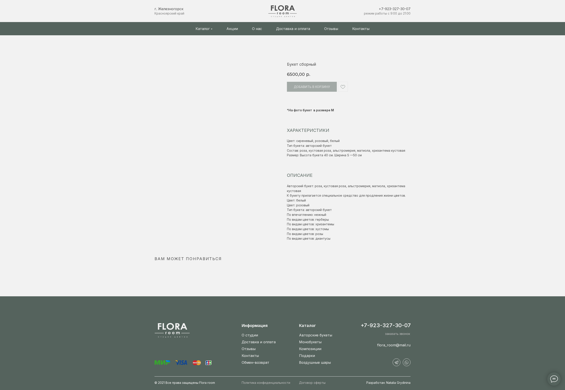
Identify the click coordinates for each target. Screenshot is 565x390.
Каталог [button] (203, 28)
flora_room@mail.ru (394, 345)
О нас (257, 28)
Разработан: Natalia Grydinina (388, 382)
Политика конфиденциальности (266, 382)
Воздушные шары (315, 362)
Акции (232, 28)
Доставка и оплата (293, 28)
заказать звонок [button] (397, 334)
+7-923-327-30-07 (395, 9)
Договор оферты (312, 382)
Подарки (307, 355)
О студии (250, 335)
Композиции (310, 349)
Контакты (360, 28)
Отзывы (331, 28)
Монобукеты (310, 342)
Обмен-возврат (255, 362)
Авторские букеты (315, 335)
